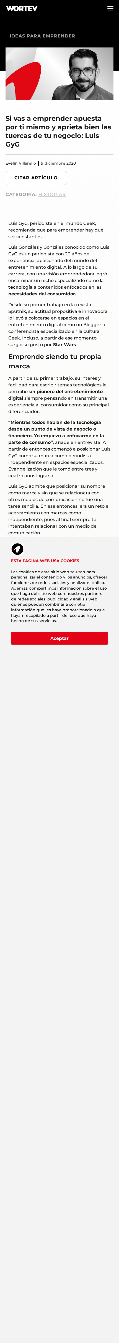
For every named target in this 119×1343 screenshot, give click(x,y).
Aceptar (59, 638)
